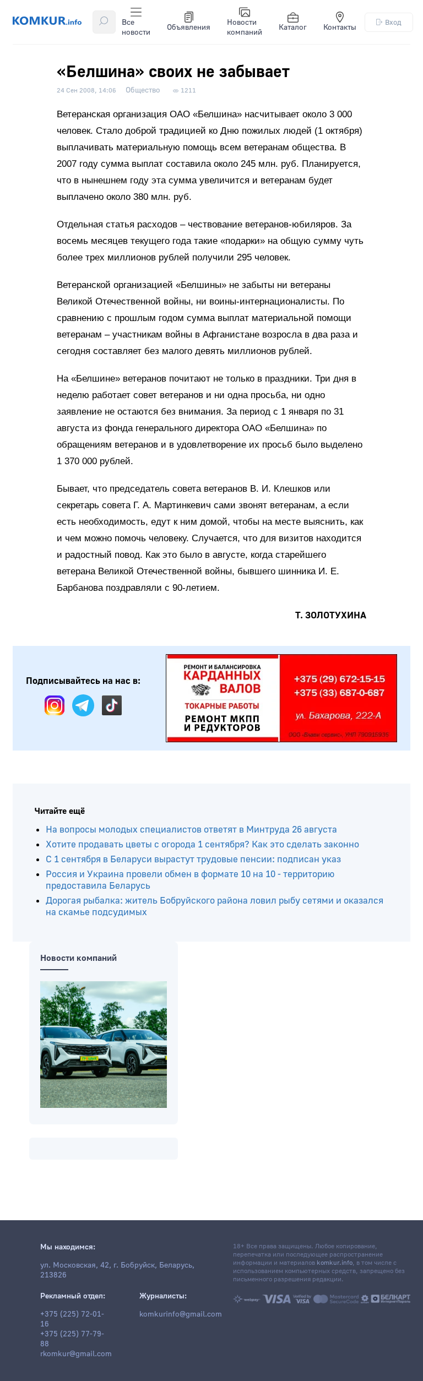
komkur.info (334, 1263)
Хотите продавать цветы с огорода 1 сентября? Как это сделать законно (202, 844)
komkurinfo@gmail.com (180, 1314)
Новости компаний (244, 27)
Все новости (136, 27)
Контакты (339, 27)
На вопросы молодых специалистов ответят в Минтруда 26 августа (191, 829)
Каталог (293, 27)
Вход (393, 22)
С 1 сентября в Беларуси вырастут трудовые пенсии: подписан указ (193, 859)
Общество (143, 90)
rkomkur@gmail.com (76, 1354)
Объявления (188, 27)
